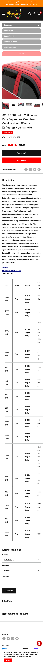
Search (21, 54)
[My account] (34, 13)
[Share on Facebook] (26, 169)
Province (5, 566)
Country (5, 555)
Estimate (9, 591)
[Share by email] (39, 169)
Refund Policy (7, 601)
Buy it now (21, 160)
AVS (3, 137)
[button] (39, 643)
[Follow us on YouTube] (17, 638)
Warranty (5, 267)
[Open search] (29, 13)
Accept (8, 660)
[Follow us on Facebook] (4, 638)
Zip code (5, 576)
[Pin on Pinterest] (30, 169)
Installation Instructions (11, 270)
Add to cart (21, 153)
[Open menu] (3, 14)
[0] (38, 13)
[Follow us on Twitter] (8, 638)
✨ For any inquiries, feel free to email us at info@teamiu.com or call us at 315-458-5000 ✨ (21, 3)
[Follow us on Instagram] (12, 638)
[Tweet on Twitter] (34, 169)
